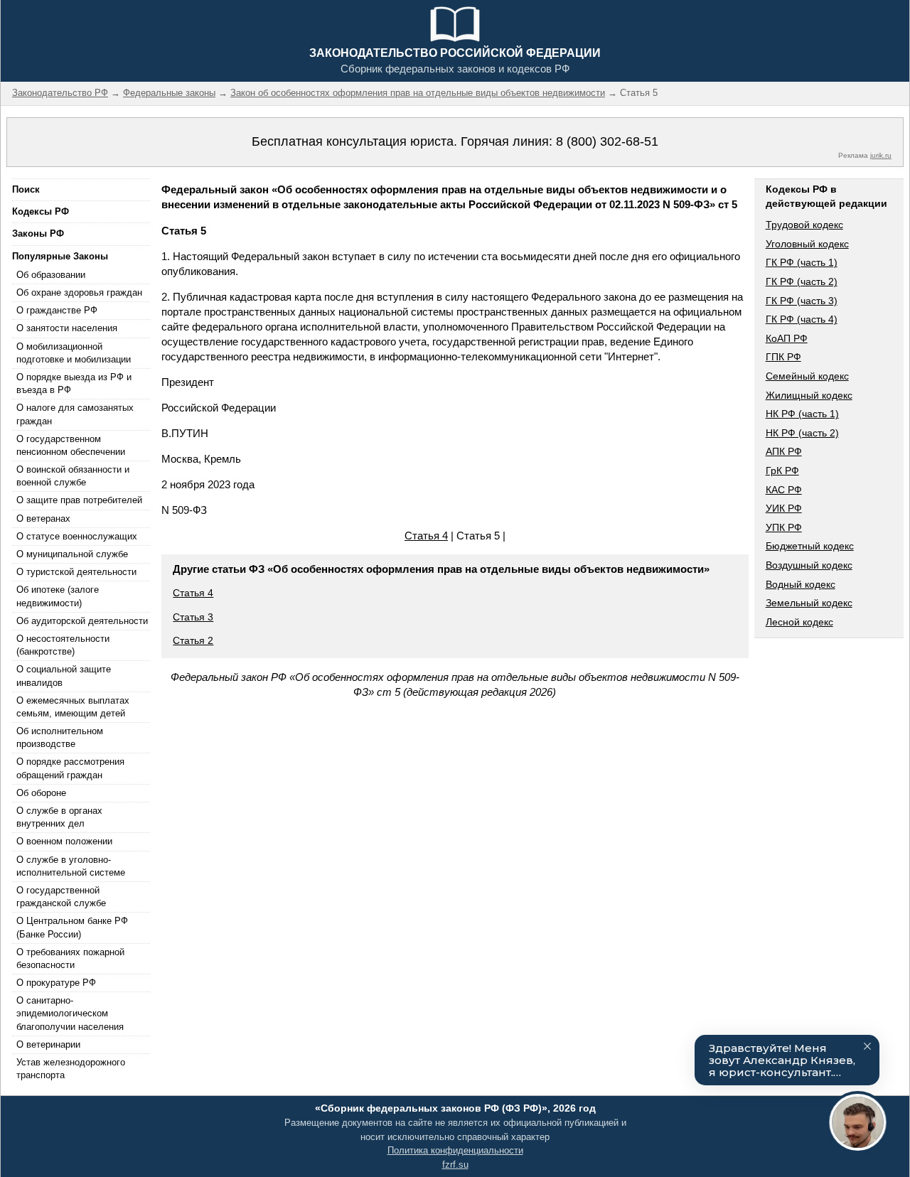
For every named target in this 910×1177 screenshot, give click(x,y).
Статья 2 (193, 640)
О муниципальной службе (72, 554)
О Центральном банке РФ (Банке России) (72, 927)
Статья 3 (193, 617)
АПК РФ (784, 451)
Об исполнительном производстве (59, 737)
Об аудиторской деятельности (82, 621)
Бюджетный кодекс (810, 546)
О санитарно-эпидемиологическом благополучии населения (70, 1013)
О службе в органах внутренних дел (59, 817)
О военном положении (64, 841)
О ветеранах (43, 518)
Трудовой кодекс (804, 224)
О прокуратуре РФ (56, 982)
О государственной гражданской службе (61, 896)
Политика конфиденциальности (455, 1150)
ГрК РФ (782, 470)
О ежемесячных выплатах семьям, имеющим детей (72, 707)
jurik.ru (881, 155)
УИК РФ (784, 508)
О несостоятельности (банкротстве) (62, 645)
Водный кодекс (800, 584)
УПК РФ (784, 527)
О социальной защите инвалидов (63, 675)
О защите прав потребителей (79, 500)
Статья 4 (426, 536)
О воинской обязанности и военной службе (72, 476)
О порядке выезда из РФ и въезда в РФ (74, 383)
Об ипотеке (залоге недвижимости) (57, 596)
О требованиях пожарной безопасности (70, 958)
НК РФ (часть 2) (802, 433)
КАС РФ (784, 489)
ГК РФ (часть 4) (801, 319)
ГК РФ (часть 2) (801, 281)
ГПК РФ (783, 356)
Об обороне (41, 793)
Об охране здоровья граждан (79, 292)
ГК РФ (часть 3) (801, 300)
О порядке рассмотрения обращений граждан (70, 768)
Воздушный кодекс (809, 565)
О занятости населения (66, 328)
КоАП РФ (787, 338)
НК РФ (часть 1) (802, 413)
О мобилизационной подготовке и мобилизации (73, 353)
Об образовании (50, 274)
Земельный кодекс (809, 602)
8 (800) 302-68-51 (607, 141)
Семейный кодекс (807, 376)
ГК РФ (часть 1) (801, 262)
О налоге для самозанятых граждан (75, 414)
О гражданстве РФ (56, 310)
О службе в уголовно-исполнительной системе (70, 866)
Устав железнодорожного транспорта (70, 1068)
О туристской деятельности (76, 571)
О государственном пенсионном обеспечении (70, 445)
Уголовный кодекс (807, 243)
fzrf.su (455, 1164)
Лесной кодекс (799, 622)
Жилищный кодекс (809, 395)
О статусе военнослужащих (76, 536)
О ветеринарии (48, 1044)
